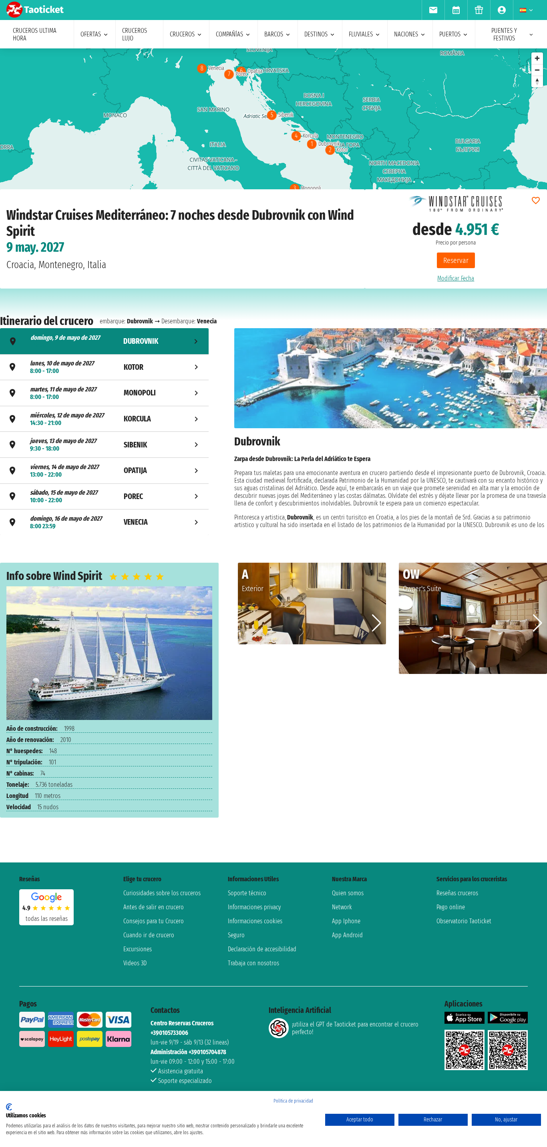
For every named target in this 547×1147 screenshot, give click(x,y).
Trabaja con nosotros (253, 963)
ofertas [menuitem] (90, 34)
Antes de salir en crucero (153, 907)
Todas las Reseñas (47, 918)
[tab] (104, 341)
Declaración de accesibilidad (262, 949)
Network (342, 907)
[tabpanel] (390, 432)
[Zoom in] (537, 58)
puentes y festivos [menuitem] (504, 34)
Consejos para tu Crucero (153, 921)
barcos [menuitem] (273, 34)
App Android (347, 935)
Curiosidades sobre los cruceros (162, 893)
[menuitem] (433, 10)
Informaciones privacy (254, 907)
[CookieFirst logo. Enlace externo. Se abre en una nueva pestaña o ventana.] (9, 1107)
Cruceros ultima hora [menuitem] (34, 34)
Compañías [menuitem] (229, 34)
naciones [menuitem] (406, 34)
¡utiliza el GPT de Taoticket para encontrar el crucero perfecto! (355, 1028)
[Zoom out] (537, 70)
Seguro (236, 935)
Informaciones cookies (255, 921)
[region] (273, 128)
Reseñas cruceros (457, 893)
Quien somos (348, 893)
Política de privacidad (293, 1101)
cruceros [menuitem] (182, 34)
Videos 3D (135, 963)
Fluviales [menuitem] (361, 34)
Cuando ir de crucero (148, 935)
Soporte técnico (247, 893)
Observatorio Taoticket (463, 921)
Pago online (450, 907)
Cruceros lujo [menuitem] (134, 34)
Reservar (456, 260)
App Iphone (346, 921)
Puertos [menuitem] (450, 34)
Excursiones (137, 949)
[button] (376, 623)
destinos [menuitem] (316, 34)
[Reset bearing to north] (537, 81)
